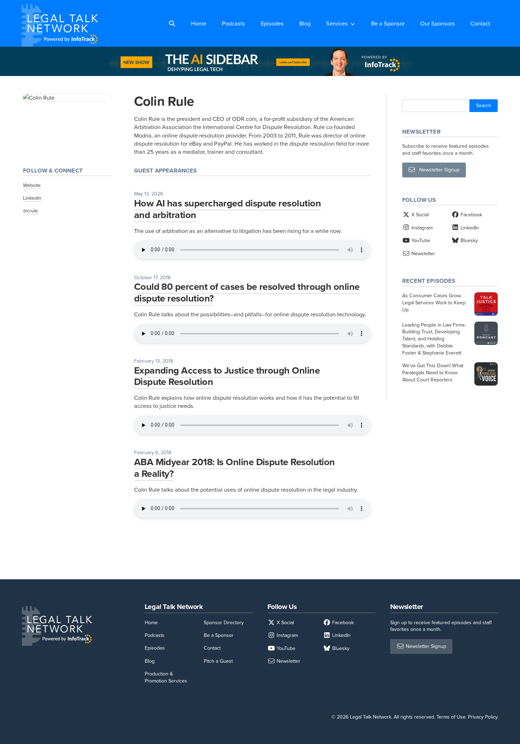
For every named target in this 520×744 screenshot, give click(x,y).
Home (198, 23)
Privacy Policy (482, 716)
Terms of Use (451, 716)
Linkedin (32, 197)
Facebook (470, 214)
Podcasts (233, 23)
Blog (305, 23)
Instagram (421, 227)
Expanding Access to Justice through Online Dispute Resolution (227, 376)
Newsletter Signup (437, 170)
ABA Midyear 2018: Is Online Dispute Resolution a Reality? (234, 467)
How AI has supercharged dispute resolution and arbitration (227, 209)
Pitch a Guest (218, 660)
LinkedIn (469, 227)
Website (32, 185)
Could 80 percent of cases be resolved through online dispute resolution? (247, 292)
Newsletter (422, 253)
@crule (30, 210)
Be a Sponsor (388, 23)
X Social (419, 214)
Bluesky (468, 240)
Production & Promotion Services (166, 677)
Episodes (272, 23)
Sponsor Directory (224, 622)
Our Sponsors (437, 23)
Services (337, 23)
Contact (480, 23)
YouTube (420, 240)
